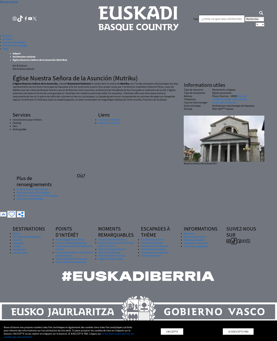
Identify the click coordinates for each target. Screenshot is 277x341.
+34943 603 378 (239, 99)
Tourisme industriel (151, 242)
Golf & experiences (151, 255)
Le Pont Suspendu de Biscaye (71, 242)
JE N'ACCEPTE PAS (238, 331)
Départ (17, 53)
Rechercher (252, 19)
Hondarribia (19, 249)
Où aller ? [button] (7, 35)
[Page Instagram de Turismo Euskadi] (15, 18)
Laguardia (18, 243)
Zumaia (17, 246)
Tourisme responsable (196, 246)
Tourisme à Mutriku (108, 119)
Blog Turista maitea (195, 236)
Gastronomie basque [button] (13, 42)
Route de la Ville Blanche (154, 246)
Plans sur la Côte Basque (30, 198)
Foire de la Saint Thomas (111, 255)
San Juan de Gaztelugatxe (27, 236)
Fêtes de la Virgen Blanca (111, 249)
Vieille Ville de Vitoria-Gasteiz (71, 258)
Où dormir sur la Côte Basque (32, 189)
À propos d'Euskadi (194, 239)
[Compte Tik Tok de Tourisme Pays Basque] (20, 18)
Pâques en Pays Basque (110, 258)
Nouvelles (189, 233)
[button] (261, 12)
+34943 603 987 (220, 99)
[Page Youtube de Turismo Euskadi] (30, 18)
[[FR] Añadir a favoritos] (11, 214)
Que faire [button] (7, 39)
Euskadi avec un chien (152, 239)
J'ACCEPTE (172, 331)
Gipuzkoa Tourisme (108, 122)
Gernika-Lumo (20, 252)
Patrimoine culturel (24, 56)
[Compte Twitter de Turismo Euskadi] (35, 18)
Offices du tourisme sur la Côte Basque (37, 195)
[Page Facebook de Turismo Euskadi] (26, 18)
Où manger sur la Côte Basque (33, 192)
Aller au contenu (9, 1)
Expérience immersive (196, 243)
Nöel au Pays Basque (109, 252)
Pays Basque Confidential (154, 252)
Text (195, 19)
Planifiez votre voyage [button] (14, 45)
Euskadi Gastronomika (153, 249)
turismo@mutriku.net (224, 102)
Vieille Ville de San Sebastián (70, 262)
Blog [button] (5, 48)
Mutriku (242, 96)
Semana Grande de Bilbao (112, 239)
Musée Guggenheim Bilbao (70, 239)
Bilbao (16, 233)
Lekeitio (17, 239)
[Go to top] (3, 214)
